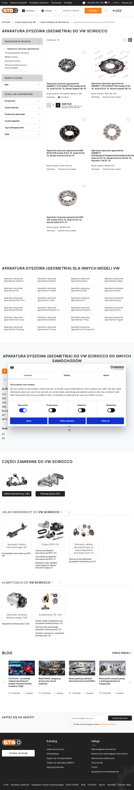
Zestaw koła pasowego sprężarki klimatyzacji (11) (48, 628)
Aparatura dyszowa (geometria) (23, 49)
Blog (83, 785)
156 (4, 398)
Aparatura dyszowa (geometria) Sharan (47, 318)
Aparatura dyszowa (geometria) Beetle (47, 279)
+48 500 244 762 (95, 3)
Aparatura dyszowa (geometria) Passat (13, 308)
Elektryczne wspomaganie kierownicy (109, 754)
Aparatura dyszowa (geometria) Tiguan (114, 318)
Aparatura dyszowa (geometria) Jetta (47, 299)
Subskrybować (120, 718)
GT (3, 415)
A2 (3, 438)
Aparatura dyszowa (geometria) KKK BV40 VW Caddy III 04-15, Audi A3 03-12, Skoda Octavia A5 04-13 (66, 153)
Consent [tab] (28, 375)
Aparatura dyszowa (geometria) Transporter (83, 328)
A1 (3, 434)
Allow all (105, 421)
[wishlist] (106, 10)
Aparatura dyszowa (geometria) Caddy (114, 279)
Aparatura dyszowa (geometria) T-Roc (80, 318)
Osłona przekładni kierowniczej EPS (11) (46, 551)
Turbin (94, 767)
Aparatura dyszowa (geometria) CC (13, 289)
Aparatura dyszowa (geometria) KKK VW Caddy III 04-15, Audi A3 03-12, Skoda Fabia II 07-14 (65, 219)
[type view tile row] (125, 40)
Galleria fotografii (18, 3)
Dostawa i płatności (39, 3)
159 (4, 402)
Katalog (30, 10)
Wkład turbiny (11, 57)
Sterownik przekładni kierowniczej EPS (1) (45, 558)
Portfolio (92, 785)
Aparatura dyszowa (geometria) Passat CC (48, 308)
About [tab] (106, 375)
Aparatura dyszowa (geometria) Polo (114, 308)
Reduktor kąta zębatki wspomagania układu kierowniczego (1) (46, 565)
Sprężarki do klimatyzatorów (105, 771)
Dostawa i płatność (20, 785)
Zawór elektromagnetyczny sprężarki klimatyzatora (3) (49, 622)
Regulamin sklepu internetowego (48, 785)
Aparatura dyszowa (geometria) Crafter (47, 289)
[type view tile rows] (130, 40)
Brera (5, 411)
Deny (28, 421)
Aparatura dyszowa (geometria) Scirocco (14, 318)
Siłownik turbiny (12, 61)
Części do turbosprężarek (59, 758)
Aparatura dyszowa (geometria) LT (80, 299)
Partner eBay (124, 785)
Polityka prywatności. (108, 724)
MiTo (4, 419)
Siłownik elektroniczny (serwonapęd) (16, 66)
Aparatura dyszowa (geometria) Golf (114, 289)
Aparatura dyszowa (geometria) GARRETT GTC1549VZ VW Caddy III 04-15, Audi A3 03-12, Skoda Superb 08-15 (66, 86)
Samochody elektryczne (103, 758)
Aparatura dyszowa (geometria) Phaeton (81, 308)
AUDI (5, 428)
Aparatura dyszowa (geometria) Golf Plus (14, 299)
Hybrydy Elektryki (55, 767)
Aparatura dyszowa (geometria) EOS (80, 289)
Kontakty (68, 3)
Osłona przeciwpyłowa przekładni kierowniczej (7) (82, 560)
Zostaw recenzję (18, 753)
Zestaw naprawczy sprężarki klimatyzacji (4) (49, 634)
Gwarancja (56, 3)
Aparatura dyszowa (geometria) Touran (47, 328)
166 (4, 406)
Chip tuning (97, 763)
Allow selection (67, 421)
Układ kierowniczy (55, 749)
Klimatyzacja (53, 754)
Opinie (102, 785)
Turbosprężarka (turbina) (17, 53)
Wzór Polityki (72, 785)
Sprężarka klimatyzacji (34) (16, 624)
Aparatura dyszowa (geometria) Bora (80, 279)
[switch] (52, 410)
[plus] (58, 105)
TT (69, 430)
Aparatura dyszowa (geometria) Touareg (14, 328)
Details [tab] (67, 375)
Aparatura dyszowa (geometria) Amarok (13, 279)
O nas (4, 3)
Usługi (48, 10)
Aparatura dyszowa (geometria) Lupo (114, 299)
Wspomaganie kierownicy (103, 749)
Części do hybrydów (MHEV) (60, 763)
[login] (83, 52)
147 (4, 394)
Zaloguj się (126, 3)
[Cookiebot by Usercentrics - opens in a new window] (112, 368)
